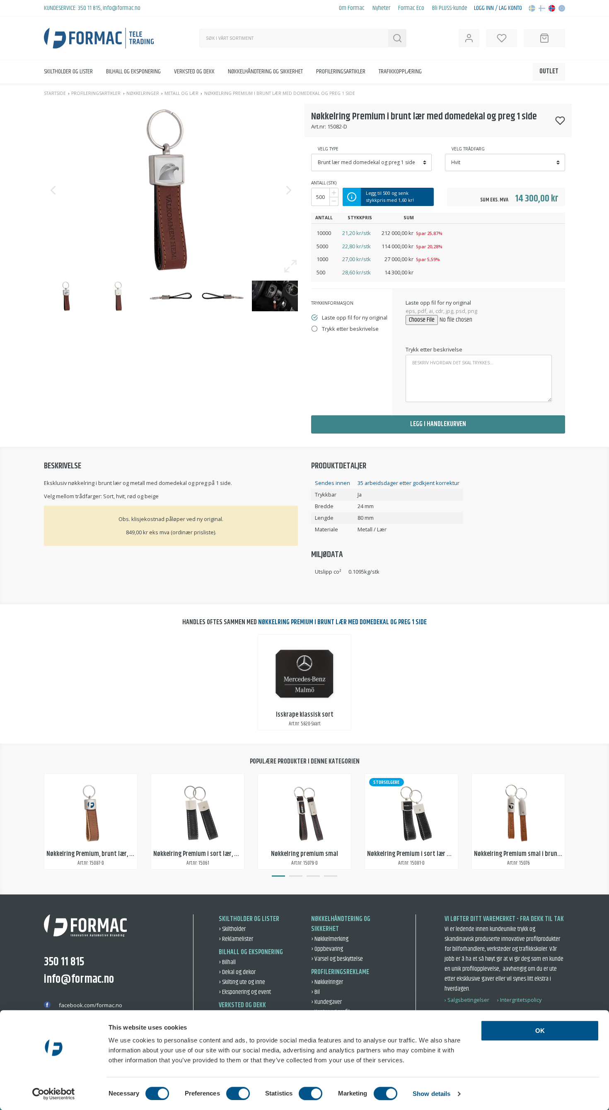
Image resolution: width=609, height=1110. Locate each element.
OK (540, 1030)
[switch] (238, 1093)
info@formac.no (121, 8)
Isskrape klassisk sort (305, 715)
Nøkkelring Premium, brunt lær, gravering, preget (110, 854)
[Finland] (542, 8)
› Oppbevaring (327, 949)
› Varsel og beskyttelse (337, 959)
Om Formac (352, 8)
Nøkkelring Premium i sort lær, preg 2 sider (209, 854)
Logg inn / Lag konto (498, 8)
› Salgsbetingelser (467, 999)
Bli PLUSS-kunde (449, 8)
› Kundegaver (326, 1002)
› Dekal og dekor (237, 972)
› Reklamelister (236, 939)
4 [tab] (330, 876)
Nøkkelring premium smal (304, 854)
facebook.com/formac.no (90, 1005)
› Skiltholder (232, 929)
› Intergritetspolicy (519, 999)
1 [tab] (278, 876)
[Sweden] (532, 8)
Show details (431, 1093)
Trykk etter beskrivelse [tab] (350, 328)
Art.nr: (318, 126)
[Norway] (552, 8)
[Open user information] (469, 38)
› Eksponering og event (245, 992)
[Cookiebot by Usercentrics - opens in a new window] (53, 1094)
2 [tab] (295, 876)
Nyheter (381, 8)
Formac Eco (411, 8)
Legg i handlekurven (438, 424)
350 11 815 (89, 8)
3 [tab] (313, 876)
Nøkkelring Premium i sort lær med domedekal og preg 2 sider (447, 854)
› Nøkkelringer (327, 982)
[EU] (561, 8)
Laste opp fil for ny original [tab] (354, 317)
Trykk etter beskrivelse (434, 349)
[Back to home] (99, 38)
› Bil (315, 992)
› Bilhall (227, 962)
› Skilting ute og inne (242, 982)
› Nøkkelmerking (329, 939)
